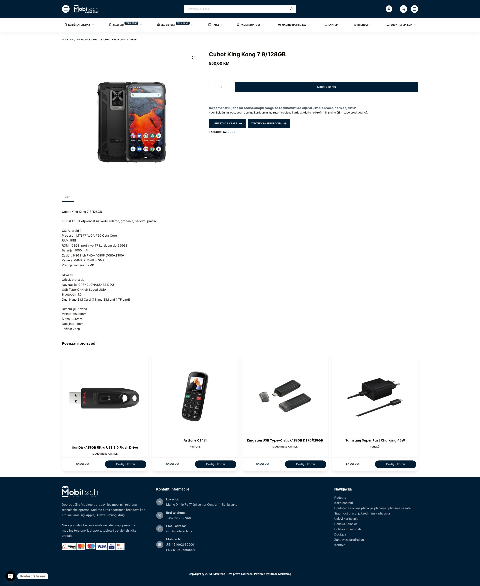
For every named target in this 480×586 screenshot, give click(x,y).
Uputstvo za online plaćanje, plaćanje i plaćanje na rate (372, 508)
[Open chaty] (10, 576)
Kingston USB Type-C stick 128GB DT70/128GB (285, 440)
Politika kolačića (346, 524)
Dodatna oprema (401, 24)
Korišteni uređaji (79, 24)
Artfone (195, 446)
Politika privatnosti (347, 529)
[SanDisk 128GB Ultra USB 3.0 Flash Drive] (105, 398)
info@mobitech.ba (179, 531)
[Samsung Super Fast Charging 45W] (375, 395)
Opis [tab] (67, 197)
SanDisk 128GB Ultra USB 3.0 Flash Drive (105, 447)
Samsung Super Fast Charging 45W (375, 440)
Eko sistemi (175, 24)
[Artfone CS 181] (195, 395)
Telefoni (125, 24)
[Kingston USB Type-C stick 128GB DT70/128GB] (285, 395)
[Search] (291, 9)
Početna (340, 497)
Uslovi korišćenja (346, 519)
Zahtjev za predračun (349, 540)
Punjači (375, 446)
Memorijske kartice (105, 453)
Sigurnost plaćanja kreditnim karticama (362, 513)
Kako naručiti (343, 503)
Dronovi (362, 24)
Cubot (232, 131)
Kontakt (340, 545)
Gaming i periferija (294, 24)
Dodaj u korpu (326, 87)
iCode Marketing (280, 574)
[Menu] (66, 9)
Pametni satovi (250, 24)
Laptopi (333, 24)
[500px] (403, 9)
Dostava (340, 534)
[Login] (389, 8)
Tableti (216, 24)
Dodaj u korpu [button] (125, 464)
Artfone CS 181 (195, 440)
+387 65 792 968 (178, 518)
